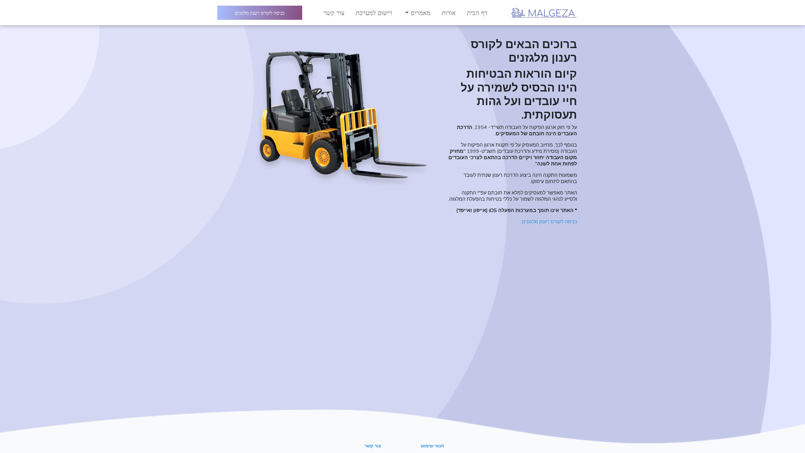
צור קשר (334, 12)
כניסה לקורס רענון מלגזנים (260, 12)
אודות (449, 12)
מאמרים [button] (419, 12)
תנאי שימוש (432, 446)
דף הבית (477, 12)
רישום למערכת (374, 12)
